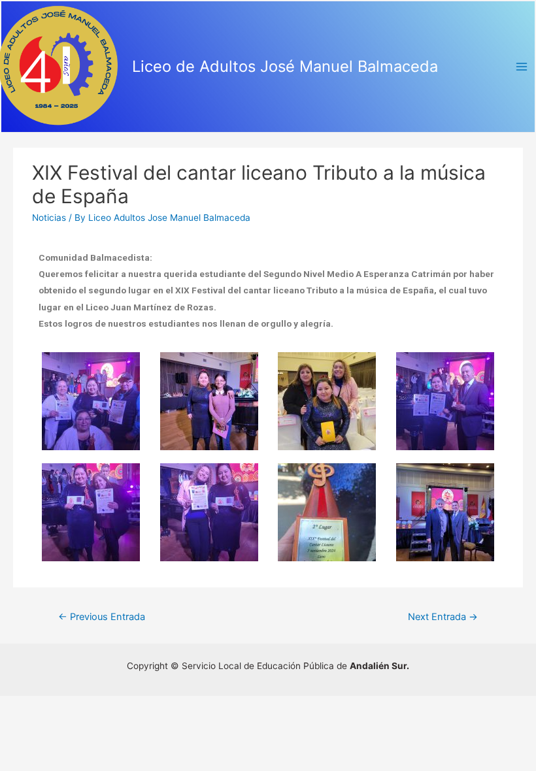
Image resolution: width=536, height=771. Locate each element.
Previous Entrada (101, 617)
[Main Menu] (522, 67)
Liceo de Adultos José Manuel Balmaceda (285, 66)
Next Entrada (443, 617)
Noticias (49, 217)
